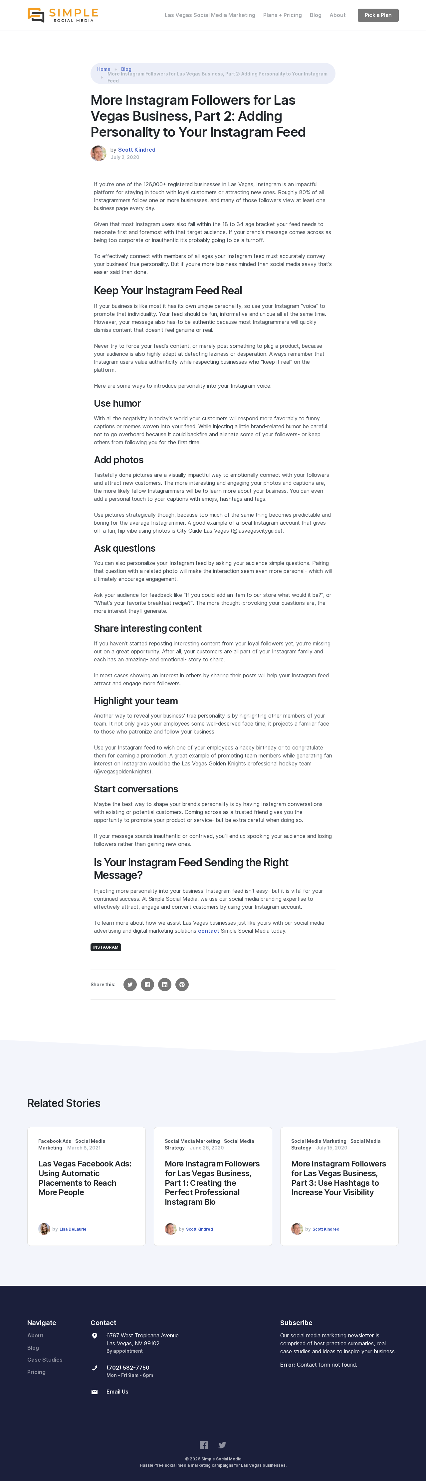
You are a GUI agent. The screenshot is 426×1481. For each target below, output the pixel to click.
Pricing (36, 1372)
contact (208, 931)
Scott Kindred (136, 150)
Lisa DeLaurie (73, 1229)
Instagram (105, 947)
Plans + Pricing (282, 15)
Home (103, 69)
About (337, 15)
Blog (315, 15)
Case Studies (45, 1360)
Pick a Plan (378, 15)
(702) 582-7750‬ (127, 1368)
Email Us (117, 1392)
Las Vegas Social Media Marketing (210, 15)
